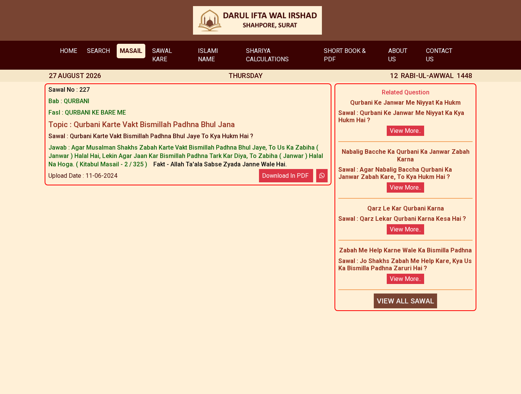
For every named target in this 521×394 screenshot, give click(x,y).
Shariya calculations (267, 55)
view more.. (405, 130)
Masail (131, 50)
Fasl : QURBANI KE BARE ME (87, 112)
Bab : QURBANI (68, 101)
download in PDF (286, 175)
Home (68, 50)
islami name (208, 55)
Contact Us (439, 55)
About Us (397, 55)
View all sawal (405, 301)
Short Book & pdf (345, 55)
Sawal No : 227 (69, 89)
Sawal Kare (162, 55)
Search (98, 50)
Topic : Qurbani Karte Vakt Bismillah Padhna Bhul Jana (141, 124)
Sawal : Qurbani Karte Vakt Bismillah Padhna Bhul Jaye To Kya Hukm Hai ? (150, 136)
